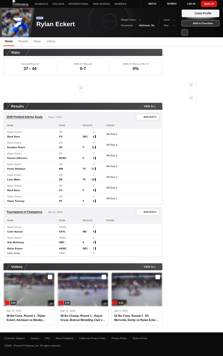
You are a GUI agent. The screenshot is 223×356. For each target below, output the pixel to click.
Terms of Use (139, 338)
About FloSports (65, 338)
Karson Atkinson (17, 158)
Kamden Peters (16, 147)
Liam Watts (13, 179)
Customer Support (14, 338)
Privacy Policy (119, 338)
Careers (34, 338)
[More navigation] (135, 4)
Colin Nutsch (15, 231)
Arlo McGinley (15, 242)
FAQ (47, 338)
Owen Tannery (16, 201)
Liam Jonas (13, 253)
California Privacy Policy (92, 338)
